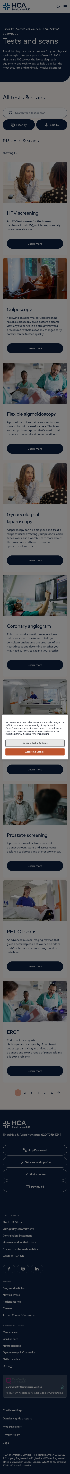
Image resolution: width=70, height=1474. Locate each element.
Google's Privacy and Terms (36, 734)
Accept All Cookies (35, 752)
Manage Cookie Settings (35, 743)
